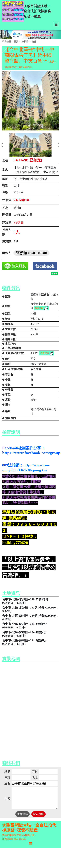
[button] (2, 145)
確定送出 (38, 814)
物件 (34, 41)
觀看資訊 (45, 353)
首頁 (16, 41)
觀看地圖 (39, 308)
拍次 (5, 207)
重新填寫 (22, 814)
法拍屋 (25, 41)
